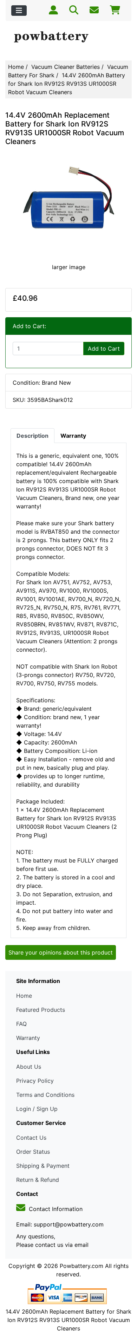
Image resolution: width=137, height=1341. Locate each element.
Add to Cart (104, 348)
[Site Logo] (68, 37)
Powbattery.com (81, 1265)
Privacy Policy (35, 1080)
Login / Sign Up (37, 1108)
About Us (28, 1066)
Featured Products (40, 1009)
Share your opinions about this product (60, 952)
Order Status (33, 1151)
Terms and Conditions (45, 1094)
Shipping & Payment (43, 1165)
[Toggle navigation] (19, 10)
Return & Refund (37, 1179)
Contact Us (31, 1137)
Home (16, 66)
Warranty (28, 1037)
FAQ (21, 1023)
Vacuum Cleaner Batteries (65, 66)
